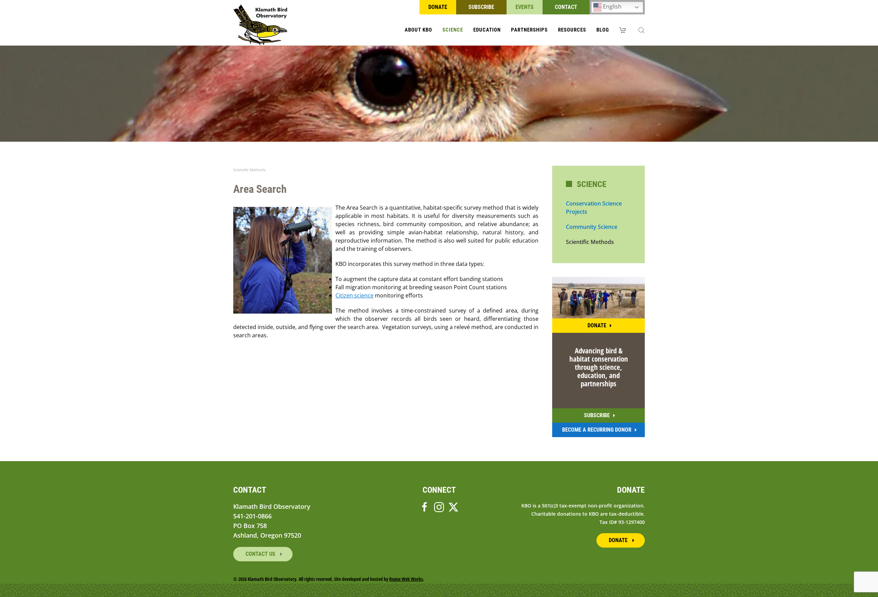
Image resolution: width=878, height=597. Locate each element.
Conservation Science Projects (594, 207)
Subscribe (481, 7)
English (611, 6)
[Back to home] (260, 24)
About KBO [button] (418, 30)
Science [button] (452, 30)
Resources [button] (572, 30)
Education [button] (487, 30)
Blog (602, 30)
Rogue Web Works (406, 579)
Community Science (591, 227)
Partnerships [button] (529, 30)
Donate (437, 7)
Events (524, 7)
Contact (566, 7)
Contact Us (261, 554)
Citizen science (354, 295)
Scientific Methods (590, 242)
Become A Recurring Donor (596, 429)
